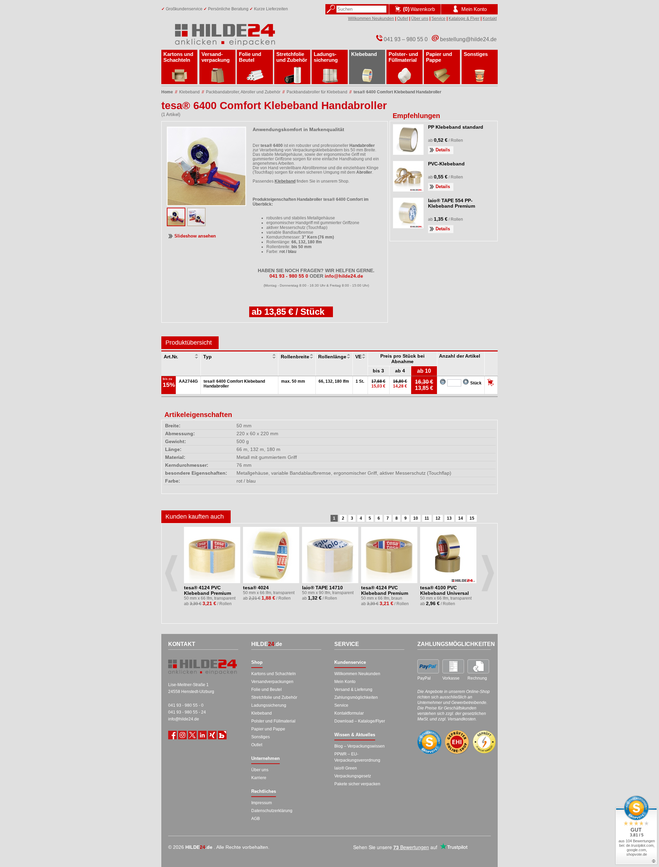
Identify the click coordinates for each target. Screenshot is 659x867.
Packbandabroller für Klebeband (317, 92)
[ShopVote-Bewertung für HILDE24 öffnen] (429, 742)
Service (438, 18)
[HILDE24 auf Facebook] (172, 735)
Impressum (261, 802)
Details (443, 149)
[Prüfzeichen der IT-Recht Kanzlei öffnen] (484, 742)
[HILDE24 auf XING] (212, 735)
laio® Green (345, 768)
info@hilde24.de (183, 719)
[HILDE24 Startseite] (202, 666)
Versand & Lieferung (353, 689)
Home (167, 92)
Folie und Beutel (250, 57)
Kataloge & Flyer (464, 18)
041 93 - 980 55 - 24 (187, 712)
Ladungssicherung (268, 705)
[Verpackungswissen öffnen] (222, 735)
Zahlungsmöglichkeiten (356, 697)
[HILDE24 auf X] (192, 735)
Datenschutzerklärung (271, 810)
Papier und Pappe (439, 57)
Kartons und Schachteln (178, 57)
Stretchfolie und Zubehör (291, 57)
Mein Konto (345, 681)
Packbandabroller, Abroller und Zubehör (243, 92)
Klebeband (364, 54)
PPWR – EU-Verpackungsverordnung (357, 757)
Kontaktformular (349, 713)
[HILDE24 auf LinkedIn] (202, 735)
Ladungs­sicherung (326, 57)
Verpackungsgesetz (352, 776)
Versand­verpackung (215, 57)
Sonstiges (476, 54)
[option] (212, 568)
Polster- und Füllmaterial (403, 57)
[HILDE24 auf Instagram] (182, 735)
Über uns (419, 18)
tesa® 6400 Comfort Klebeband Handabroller (397, 92)
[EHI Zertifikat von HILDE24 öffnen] (457, 742)
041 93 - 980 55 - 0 (186, 705)
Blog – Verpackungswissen (359, 746)
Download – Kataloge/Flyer (359, 721)
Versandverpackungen (272, 681)
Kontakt (490, 18)
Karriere (258, 777)
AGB (255, 818)
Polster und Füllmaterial (273, 721)
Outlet (402, 18)
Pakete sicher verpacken (357, 784)
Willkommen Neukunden (371, 18)
